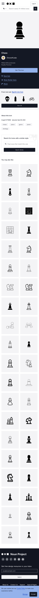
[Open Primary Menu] (3, 4)
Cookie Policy (21, 588)
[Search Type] (5, 9)
